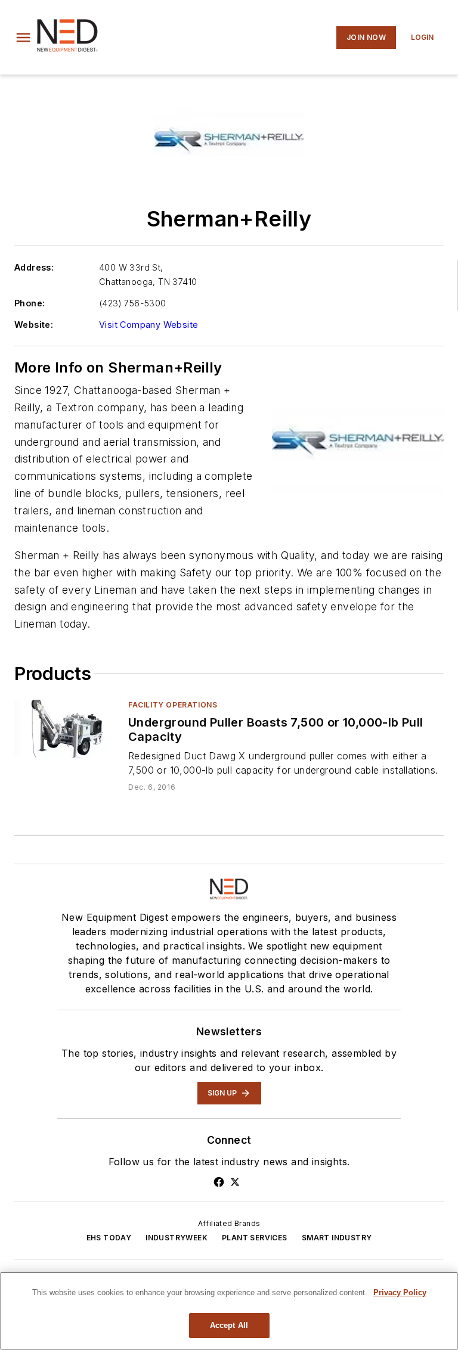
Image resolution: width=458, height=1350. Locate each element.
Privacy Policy (399, 1292)
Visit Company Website (148, 324)
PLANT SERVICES (254, 1237)
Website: (33, 324)
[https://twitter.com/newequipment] (235, 1182)
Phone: (29, 303)
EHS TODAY (109, 1237)
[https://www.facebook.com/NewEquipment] (219, 1182)
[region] (229, 1311)
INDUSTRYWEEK (177, 1237)
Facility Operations (172, 704)
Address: (34, 267)
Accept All (229, 1325)
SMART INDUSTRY (337, 1237)
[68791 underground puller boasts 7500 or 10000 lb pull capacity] (66, 729)
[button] (23, 37)
